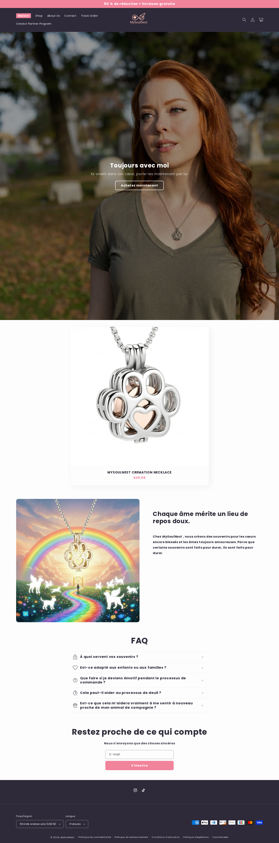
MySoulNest (67, 837)
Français (75, 824)
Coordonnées (220, 837)
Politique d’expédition (196, 837)
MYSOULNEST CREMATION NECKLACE (139, 472)
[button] (244, 20)
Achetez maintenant (139, 185)
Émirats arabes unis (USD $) (38, 824)
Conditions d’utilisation (166, 837)
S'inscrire (139, 765)
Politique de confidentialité (95, 837)
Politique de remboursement (131, 837)
